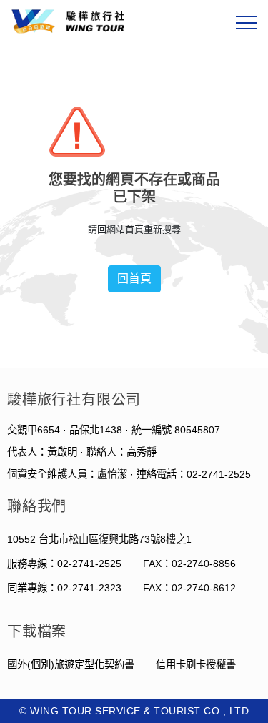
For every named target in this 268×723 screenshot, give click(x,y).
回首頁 (134, 278)
